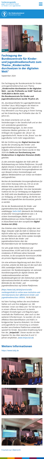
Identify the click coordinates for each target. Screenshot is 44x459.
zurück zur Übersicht (11, 450)
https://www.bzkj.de (10, 350)
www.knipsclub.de (26, 337)
